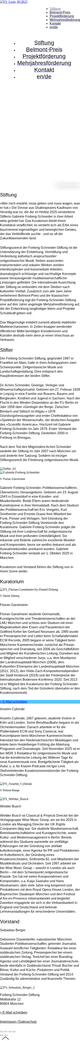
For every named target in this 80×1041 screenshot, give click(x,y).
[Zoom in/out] (14, 1031)
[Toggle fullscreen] (9, 1031)
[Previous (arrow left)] (1, 1035)
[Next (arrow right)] (5, 1035)
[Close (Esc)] (1, 1031)
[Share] (5, 1031)
